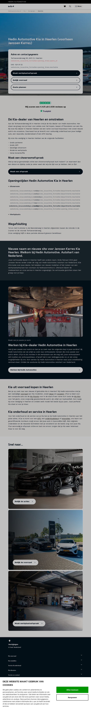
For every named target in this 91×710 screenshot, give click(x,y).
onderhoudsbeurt (52, 419)
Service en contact (14, 675)
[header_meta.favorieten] (64, 6)
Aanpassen (72, 697)
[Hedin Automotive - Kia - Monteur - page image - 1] (45, 312)
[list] (45, 644)
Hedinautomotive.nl (14, 11)
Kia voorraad (12, 656)
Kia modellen (12, 661)
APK (39, 419)
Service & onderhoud (14, 665)
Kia (25, 11)
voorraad (24, 394)
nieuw (51, 394)
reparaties (66, 419)
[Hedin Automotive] (17, 1)
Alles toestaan (72, 690)
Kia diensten (12, 670)
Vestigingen (31, 11)
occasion (60, 394)
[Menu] (76, 6)
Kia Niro (77, 396)
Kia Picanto (34, 396)
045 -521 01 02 (17, 65)
